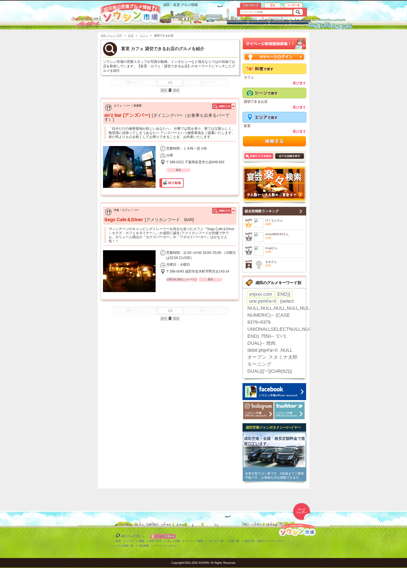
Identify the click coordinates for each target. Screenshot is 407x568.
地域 (141, 541)
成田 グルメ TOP (130, 536)
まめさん (271, 261)
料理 (118, 541)
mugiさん (271, 248)
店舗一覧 (234, 541)
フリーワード (250, 5)
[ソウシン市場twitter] (289, 410)
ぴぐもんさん (274, 220)
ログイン (274, 56)
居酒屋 (137, 105)
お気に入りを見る (258, 156)
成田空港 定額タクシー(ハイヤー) (264, 541)
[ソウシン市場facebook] (274, 391)
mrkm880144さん (277, 234)
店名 (272, 5)
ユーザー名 (293, 5)
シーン (130, 541)
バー (127, 105)
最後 (176, 90)
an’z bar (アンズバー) (127, 115)
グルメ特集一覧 (124, 545)
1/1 (170, 82)
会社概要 (144, 545)
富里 (247, 126)
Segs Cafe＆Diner (123, 219)
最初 (164, 90)
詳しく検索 (173, 541)
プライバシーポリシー (167, 545)
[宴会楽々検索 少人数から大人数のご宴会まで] (274, 185)
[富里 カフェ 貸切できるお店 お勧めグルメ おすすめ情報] (130, 13)
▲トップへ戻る (301, 511)
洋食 (116, 210)
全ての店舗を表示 (289, 156)
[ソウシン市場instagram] (258, 410)
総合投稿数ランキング (262, 211)
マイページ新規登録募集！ (274, 44)
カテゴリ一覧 (216, 541)
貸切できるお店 (256, 101)
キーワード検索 (194, 541)
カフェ (118, 105)
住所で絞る (155, 541)
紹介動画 (171, 183)
